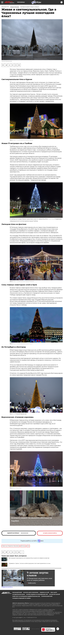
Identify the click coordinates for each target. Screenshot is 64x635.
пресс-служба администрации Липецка (23, 281)
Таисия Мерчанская (7, 61)
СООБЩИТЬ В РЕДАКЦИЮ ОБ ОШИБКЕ (21, 598)
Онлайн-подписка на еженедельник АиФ (37, 594)
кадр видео (51, 219)
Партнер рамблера (35, 628)
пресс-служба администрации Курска (23, 140)
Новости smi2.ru (7, 587)
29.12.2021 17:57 (5, 6)
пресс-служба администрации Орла (22, 343)
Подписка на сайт (44, 592)
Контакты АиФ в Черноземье (30, 592)
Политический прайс (46, 596)
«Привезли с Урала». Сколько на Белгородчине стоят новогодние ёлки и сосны (29, 563)
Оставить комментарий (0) (50, 533)
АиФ (14, 414)
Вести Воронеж (17, 488)
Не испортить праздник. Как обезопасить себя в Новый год (31, 518)
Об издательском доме (18, 594)
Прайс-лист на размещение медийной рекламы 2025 (26, 596)
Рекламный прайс (17, 592)
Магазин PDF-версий (54, 594)
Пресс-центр (53, 592)
